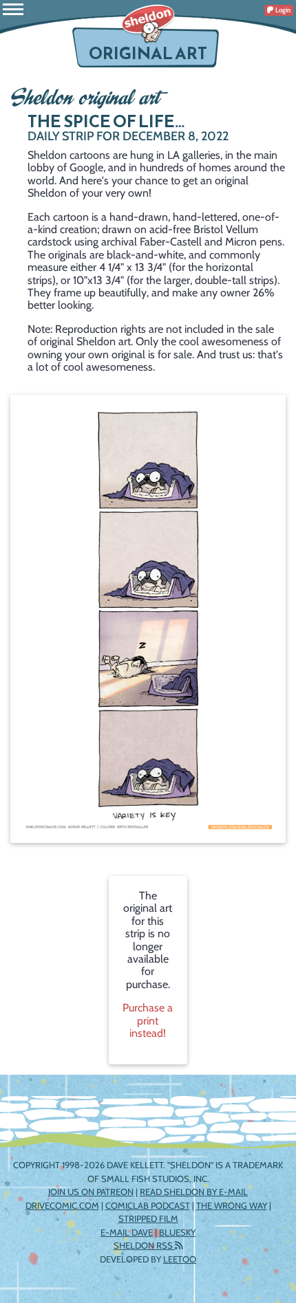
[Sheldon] (148, 24)
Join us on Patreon (91, 1191)
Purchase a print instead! (148, 1020)
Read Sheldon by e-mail (194, 1191)
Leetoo (179, 1258)
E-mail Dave (127, 1232)
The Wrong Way (231, 1205)
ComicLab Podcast (147, 1205)
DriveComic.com (62, 1205)
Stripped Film (148, 1218)
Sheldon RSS (144, 1245)
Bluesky (177, 1232)
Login (282, 10)
